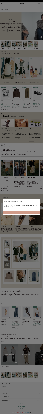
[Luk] (38, 201)
